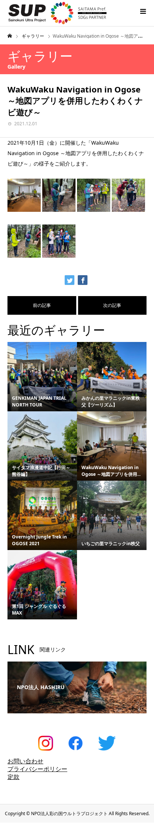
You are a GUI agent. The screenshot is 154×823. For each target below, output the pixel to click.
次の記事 (112, 305)
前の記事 (42, 305)
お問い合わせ (25, 761)
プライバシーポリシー (37, 769)
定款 (13, 777)
